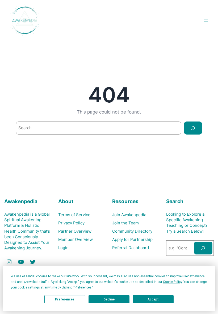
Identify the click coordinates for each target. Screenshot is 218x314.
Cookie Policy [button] (172, 282)
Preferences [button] (83, 287)
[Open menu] (206, 20)
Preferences (64, 299)
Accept (153, 299)
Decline (109, 299)
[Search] (193, 128)
